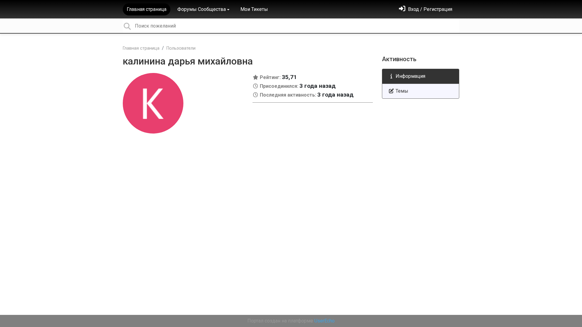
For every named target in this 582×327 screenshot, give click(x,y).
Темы (401, 91)
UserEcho (324, 321)
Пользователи (181, 48)
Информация (409, 76)
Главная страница (146, 9)
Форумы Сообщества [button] (201, 9)
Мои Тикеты (254, 9)
